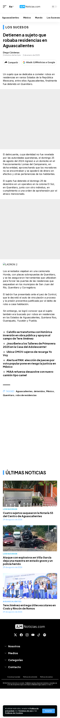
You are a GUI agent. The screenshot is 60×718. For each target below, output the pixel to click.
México (50, 391)
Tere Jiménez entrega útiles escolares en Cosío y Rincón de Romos (29, 606)
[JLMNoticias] (30, 6)
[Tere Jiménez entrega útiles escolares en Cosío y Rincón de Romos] (30, 586)
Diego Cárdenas (11, 52)
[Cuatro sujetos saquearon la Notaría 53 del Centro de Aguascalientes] (30, 494)
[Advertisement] (30, 119)
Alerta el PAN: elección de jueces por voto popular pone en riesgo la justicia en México (29, 363)
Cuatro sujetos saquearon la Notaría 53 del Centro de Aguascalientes (28, 514)
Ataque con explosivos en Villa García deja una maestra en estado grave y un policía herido (28, 560)
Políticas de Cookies (14, 713)
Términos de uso (25, 711)
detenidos (39, 391)
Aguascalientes (24, 391)
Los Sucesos (17, 27)
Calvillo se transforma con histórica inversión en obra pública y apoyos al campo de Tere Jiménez (27, 335)
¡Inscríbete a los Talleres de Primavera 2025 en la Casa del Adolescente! (29, 345)
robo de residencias (26, 395)
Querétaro (8, 395)
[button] (48, 711)
